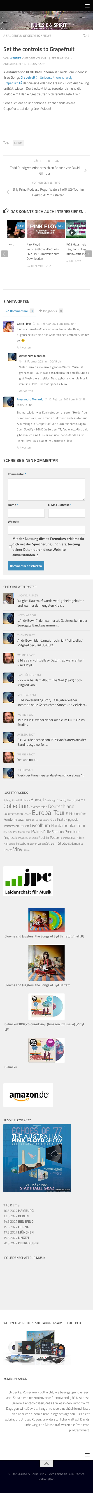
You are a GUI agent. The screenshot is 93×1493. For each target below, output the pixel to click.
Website (13, 521)
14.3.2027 (18, 1221)
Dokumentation (13, 813)
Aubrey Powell (11, 800)
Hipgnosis (71, 819)
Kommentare (21, 310)
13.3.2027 (16, 1216)
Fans (83, 813)
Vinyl (18, 849)
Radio (34, 838)
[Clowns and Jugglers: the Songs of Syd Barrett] (46, 979)
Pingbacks (52, 310)
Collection (15, 805)
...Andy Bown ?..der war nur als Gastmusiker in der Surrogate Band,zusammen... (52, 623)
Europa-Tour (48, 812)
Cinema (79, 800)
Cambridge (50, 800)
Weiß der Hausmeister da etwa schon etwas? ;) (50, 775)
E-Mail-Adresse (60, 504)
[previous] (4, 253)
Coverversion (38, 806)
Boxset (37, 799)
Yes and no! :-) (27, 759)
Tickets (7, 850)
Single (12, 844)
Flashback (30, 820)
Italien (24, 825)
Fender (8, 819)
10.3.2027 (18, 1210)
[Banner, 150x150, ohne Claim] (20, 1294)
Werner (15, 58)
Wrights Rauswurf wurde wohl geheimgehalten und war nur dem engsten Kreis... (50, 603)
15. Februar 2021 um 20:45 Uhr (42, 361)
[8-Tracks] (46, 1061)
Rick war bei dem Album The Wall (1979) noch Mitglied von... (49, 682)
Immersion (11, 825)
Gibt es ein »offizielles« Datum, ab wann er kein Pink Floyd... (50, 663)
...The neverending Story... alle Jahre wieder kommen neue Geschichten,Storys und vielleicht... (52, 702)
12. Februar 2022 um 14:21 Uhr (68, 399)
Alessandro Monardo (30, 399)
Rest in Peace (48, 837)
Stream (18, 142)
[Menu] (87, 5)
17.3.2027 (18, 1232)
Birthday (25, 800)
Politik (37, 831)
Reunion (64, 838)
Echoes (27, 814)
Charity (61, 800)
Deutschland (61, 806)
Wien (27, 850)
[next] (88, 253)
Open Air (7, 832)
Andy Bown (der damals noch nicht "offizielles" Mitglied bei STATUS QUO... (50, 643)
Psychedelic (24, 838)
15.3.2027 (16, 1226)
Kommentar (17, 474)
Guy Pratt (57, 819)
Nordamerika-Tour (68, 825)
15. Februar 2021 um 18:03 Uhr (56, 323)
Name (13, 504)
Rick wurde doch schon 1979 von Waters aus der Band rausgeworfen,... (51, 742)
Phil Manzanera (21, 832)
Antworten (24, 347)
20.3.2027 (21, 1243)
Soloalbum (22, 843)
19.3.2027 (16, 1237)
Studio (62, 843)
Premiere (72, 831)
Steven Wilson (38, 844)
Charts (70, 800)
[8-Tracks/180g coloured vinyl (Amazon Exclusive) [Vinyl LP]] (46, 1018)
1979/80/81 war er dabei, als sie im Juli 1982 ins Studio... (51, 722)
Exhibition (73, 813)
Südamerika (75, 843)
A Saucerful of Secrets (21, 35)
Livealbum (40, 825)
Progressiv (10, 837)
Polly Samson (53, 831)
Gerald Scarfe (43, 820)
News (47, 35)
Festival (19, 819)
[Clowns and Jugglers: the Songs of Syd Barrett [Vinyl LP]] (46, 930)
